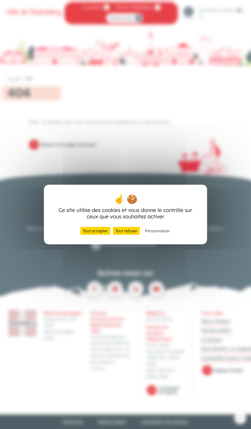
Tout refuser (126, 230)
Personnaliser (157, 230)
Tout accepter (95, 230)
